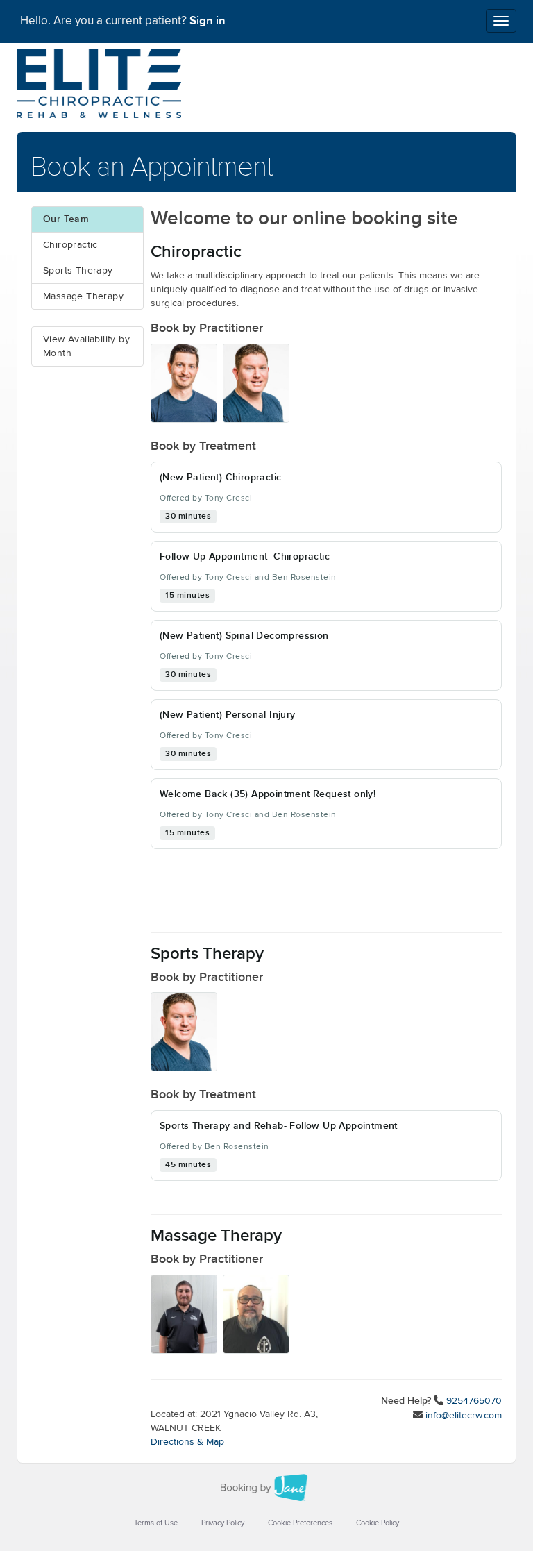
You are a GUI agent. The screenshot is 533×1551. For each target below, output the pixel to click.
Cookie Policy (377, 1523)
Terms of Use (156, 1523)
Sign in (207, 21)
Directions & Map (187, 1442)
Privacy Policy (222, 1523)
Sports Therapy (78, 271)
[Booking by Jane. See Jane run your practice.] (266, 1488)
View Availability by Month (86, 346)
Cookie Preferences (300, 1523)
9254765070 (474, 1401)
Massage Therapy (83, 296)
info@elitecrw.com (463, 1415)
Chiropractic (70, 245)
